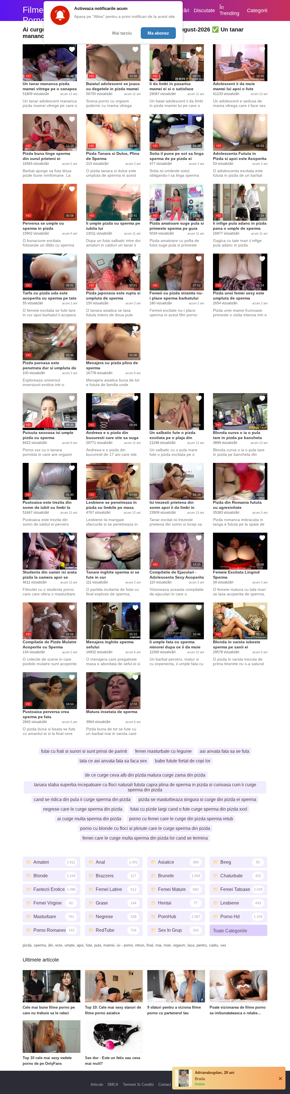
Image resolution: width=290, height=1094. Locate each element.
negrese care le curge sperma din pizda (82, 809)
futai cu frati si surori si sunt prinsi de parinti (84, 751)
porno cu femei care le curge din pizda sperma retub (181, 818)
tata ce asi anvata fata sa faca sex (113, 760)
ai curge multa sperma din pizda (89, 818)
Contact (164, 1084)
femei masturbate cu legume (163, 751)
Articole (97, 1084)
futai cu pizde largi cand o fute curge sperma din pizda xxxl (188, 809)
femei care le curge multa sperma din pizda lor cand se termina (145, 838)
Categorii (257, 10)
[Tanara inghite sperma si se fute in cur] (113, 551)
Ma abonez (158, 33)
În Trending (229, 10)
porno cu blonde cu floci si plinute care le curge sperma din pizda (145, 828)
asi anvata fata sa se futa (224, 751)
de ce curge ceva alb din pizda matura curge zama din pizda (145, 775)
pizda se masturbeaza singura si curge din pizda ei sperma (197, 799)
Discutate (204, 10)
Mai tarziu (122, 33)
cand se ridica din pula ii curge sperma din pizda (82, 799)
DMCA (113, 1084)
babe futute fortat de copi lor (182, 760)
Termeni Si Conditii (138, 1084)
